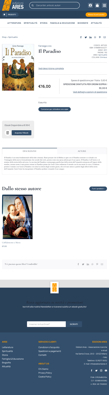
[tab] (29, 151)
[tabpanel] (54, 164)
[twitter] (96, 370)
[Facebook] (81, 37)
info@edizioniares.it (98, 364)
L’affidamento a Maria (11, 242)
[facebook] (92, 370)
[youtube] (106, 370)
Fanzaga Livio (44, 45)
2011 (105, 50)
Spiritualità (13, 37)
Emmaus (103, 57)
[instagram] (101, 370)
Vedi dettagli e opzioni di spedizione (90, 91)
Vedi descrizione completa (51, 68)
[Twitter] (85, 37)
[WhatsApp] (95, 37)
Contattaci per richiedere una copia (54, 109)
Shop (4, 37)
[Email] (104, 37)
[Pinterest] (99, 37)
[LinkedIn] (90, 37)
